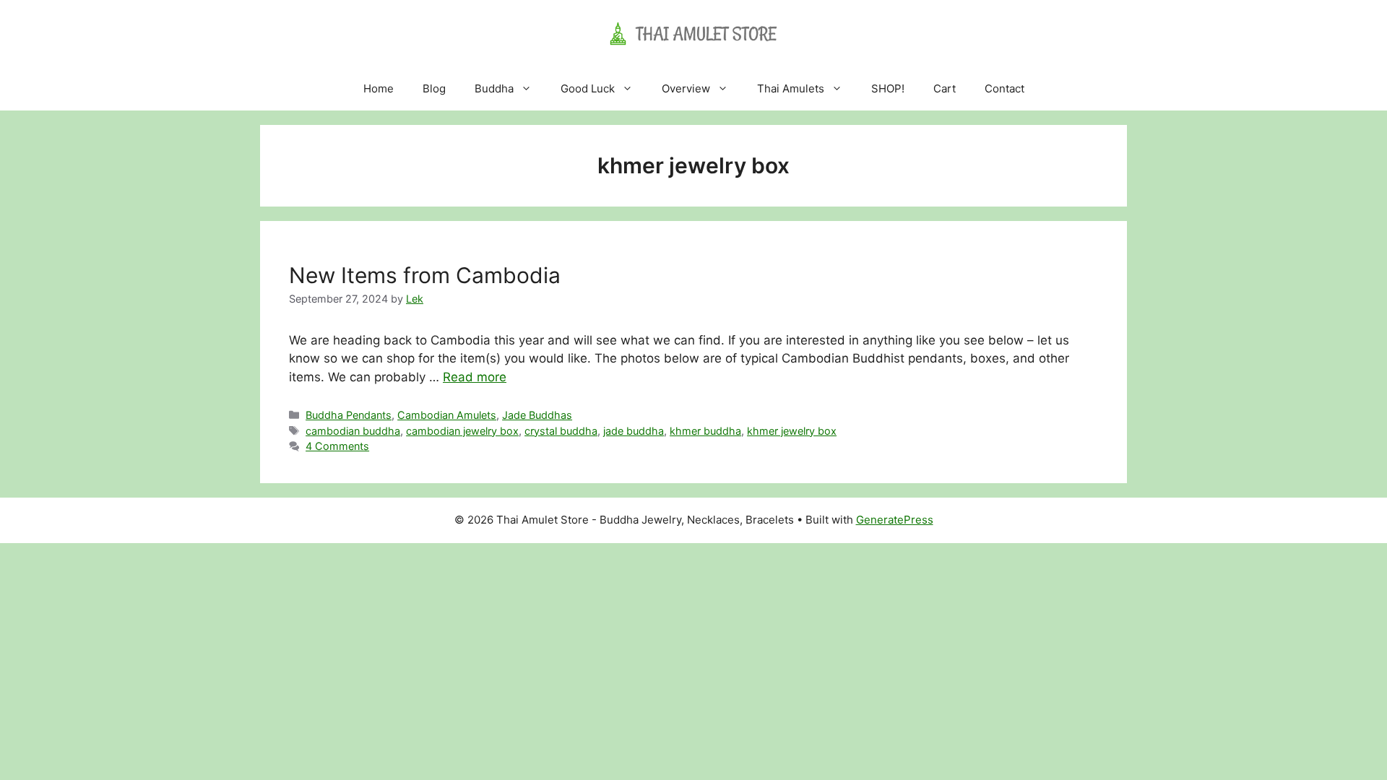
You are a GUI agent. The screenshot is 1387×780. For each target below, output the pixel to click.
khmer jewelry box (792, 431)
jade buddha (633, 431)
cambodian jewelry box (462, 431)
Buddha (494, 88)
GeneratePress (894, 519)
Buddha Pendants (349, 415)
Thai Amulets (790, 88)
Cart (944, 88)
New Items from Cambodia (425, 275)
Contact (1004, 88)
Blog (434, 88)
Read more (474, 377)
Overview (686, 88)
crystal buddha (560, 431)
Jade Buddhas (537, 415)
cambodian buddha (353, 431)
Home (378, 88)
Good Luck (588, 88)
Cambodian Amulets (446, 415)
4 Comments (337, 446)
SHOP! (887, 88)
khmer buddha (705, 431)
